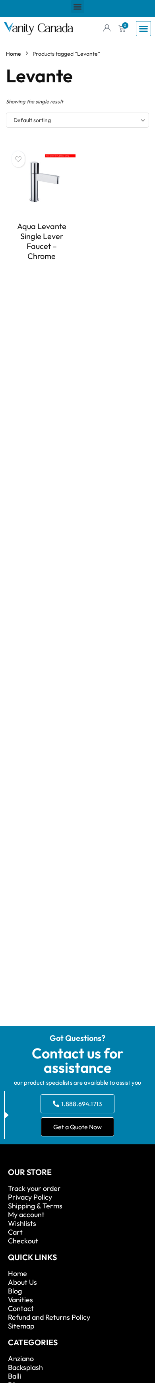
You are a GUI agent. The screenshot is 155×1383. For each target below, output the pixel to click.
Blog (15, 1291)
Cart (15, 1232)
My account (26, 1214)
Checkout (23, 1241)
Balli (14, 1376)
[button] (77, 6)
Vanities (20, 1299)
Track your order (34, 1188)
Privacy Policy (30, 1197)
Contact (21, 1308)
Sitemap (21, 1326)
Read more (41, 270)
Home (13, 53)
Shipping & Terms (35, 1206)
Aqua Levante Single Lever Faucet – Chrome (41, 241)
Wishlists (22, 1223)
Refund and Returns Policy (49, 1317)
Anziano (21, 1358)
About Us (22, 1282)
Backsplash (25, 1367)
